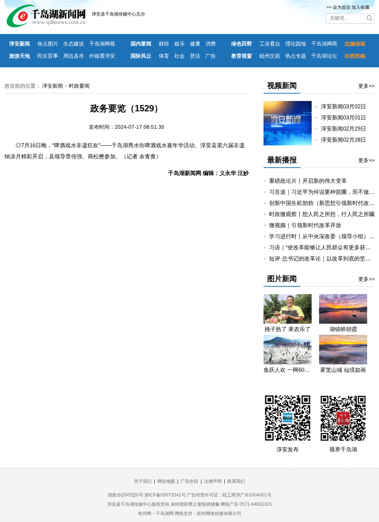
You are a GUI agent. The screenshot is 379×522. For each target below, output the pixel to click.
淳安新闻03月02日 (346, 106)
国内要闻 (141, 44)
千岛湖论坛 (324, 56)
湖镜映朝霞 (343, 329)
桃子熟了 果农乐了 (288, 329)
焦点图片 (47, 44)
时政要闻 (79, 86)
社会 (179, 56)
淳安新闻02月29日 (346, 128)
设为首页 (342, 7)
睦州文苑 (269, 56)
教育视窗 (241, 56)
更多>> (366, 86)
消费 (210, 44)
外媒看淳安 (102, 56)
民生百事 (47, 56)
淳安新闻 (19, 44)
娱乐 (179, 44)
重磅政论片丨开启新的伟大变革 (308, 181)
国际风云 (141, 56)
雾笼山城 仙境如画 (343, 370)
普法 (195, 56)
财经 (164, 44)
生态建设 (73, 44)
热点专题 (295, 56)
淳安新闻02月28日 (346, 140)
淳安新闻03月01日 (346, 117)
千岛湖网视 (102, 44)
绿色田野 (241, 44)
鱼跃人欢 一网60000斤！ (288, 370)
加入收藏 (360, 7)
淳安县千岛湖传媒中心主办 (118, 14)
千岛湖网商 (324, 44)
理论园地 (295, 44)
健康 (195, 44)
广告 (210, 56)
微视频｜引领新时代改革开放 (305, 225)
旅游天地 (19, 56)
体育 (164, 56)
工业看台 (269, 44)
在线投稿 (355, 56)
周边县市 (73, 56)
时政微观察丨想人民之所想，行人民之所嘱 (322, 214)
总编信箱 (355, 44)
